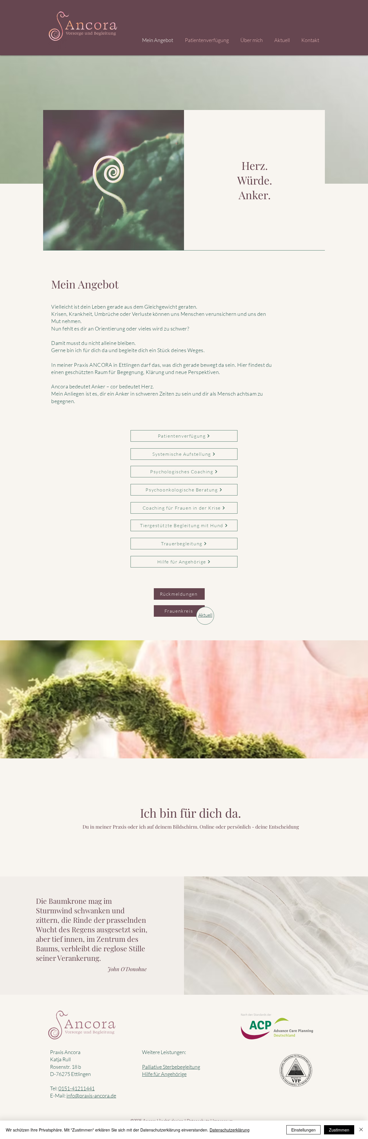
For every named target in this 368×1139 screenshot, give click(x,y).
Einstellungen (303, 1130)
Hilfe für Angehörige (164, 1074)
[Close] (361, 1129)
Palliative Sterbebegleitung (171, 1067)
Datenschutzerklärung (230, 1130)
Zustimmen (339, 1130)
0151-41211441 (76, 1088)
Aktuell (205, 615)
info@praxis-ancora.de (91, 1095)
